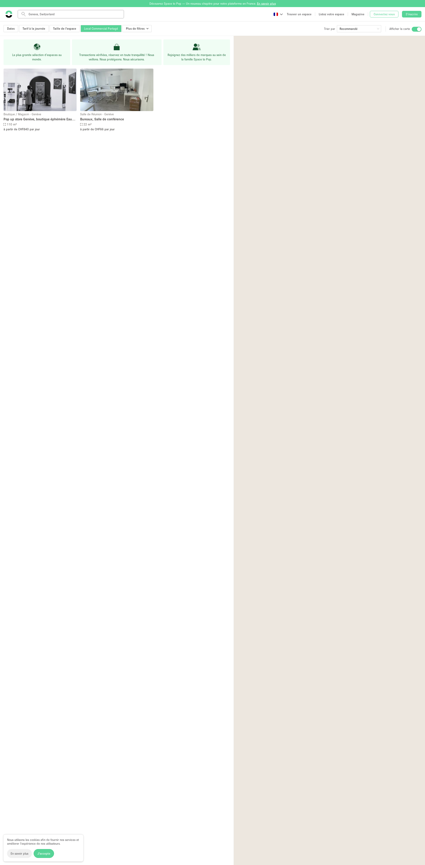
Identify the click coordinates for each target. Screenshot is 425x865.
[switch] (416, 29)
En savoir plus (19, 853)
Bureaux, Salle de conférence (102, 119)
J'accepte (43, 853)
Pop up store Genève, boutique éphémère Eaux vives (39, 119)
